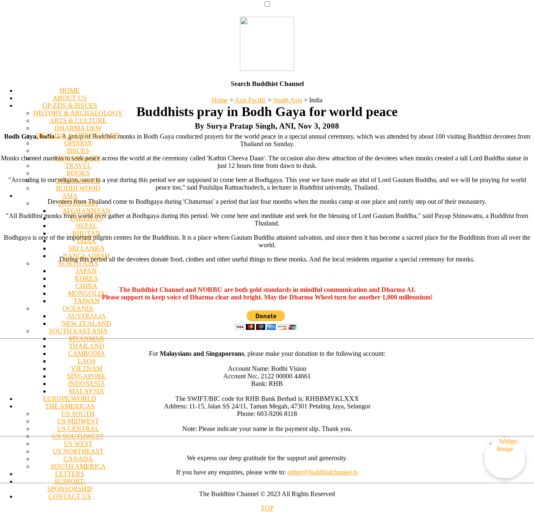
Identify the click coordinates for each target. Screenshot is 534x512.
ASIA (70, 195)
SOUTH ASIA (78, 203)
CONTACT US (69, 496)
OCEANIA (78, 308)
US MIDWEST (78, 421)
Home (220, 100)
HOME (70, 90)
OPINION (78, 143)
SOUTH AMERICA (78, 466)
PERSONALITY (78, 158)
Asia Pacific (250, 100)
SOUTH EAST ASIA (78, 331)
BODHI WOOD (78, 188)
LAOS (87, 361)
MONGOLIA (86, 293)
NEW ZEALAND (86, 323)
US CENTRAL (78, 428)
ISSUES (78, 150)
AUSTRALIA (86, 315)
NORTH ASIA (78, 263)
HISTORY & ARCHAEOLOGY (78, 113)
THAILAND (86, 346)
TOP (267, 508)
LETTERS (69, 473)
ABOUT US (70, 97)
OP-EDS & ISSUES (70, 105)
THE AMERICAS (70, 406)
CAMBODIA (86, 353)
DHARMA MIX (78, 180)
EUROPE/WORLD (69, 398)
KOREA (86, 278)
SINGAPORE (86, 376)
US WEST (78, 443)
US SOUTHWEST (78, 436)
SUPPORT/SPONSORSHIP (70, 485)
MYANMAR (86, 338)
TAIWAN (86, 300)
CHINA (86, 285)
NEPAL (86, 225)
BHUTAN (86, 233)
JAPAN (86, 270)
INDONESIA (86, 383)
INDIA (86, 240)
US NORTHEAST (78, 451)
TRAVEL (78, 165)
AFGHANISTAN (86, 210)
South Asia (287, 100)
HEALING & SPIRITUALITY (78, 135)
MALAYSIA (86, 391)
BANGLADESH (86, 255)
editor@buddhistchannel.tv (322, 472)
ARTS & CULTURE (78, 120)
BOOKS (78, 173)
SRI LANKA (86, 248)
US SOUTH (78, 413)
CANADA (78, 458)
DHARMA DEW (78, 128)
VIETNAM (86, 368)
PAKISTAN (86, 218)
